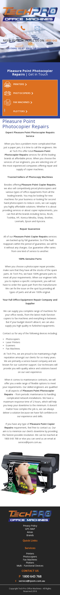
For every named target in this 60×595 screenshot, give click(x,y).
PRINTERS (19, 84)
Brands (30, 535)
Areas (30, 532)
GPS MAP (30, 528)
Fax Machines (30, 559)
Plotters (30, 562)
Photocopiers (30, 556)
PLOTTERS (19, 111)
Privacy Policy (30, 525)
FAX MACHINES (21, 102)
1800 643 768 (31, 576)
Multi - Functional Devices (30, 565)
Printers (30, 553)
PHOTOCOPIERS (22, 93)
